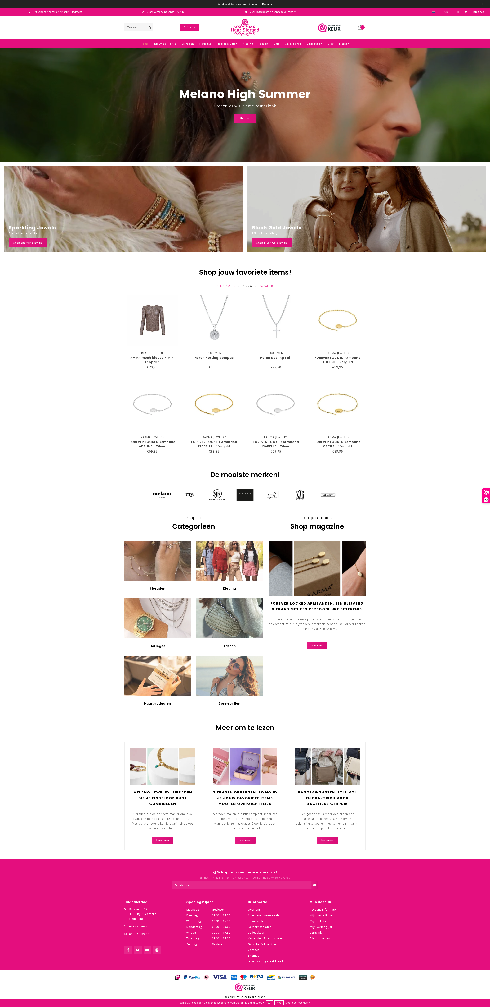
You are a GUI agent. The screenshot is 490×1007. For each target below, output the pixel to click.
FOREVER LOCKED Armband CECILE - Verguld (337, 444)
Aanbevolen (226, 285)
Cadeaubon (314, 43)
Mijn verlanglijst (321, 927)
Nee (279, 1002)
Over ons (254, 909)
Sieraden (188, 43)
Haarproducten (227, 43)
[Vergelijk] (457, 12)
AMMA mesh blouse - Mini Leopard (152, 360)
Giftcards (190, 27)
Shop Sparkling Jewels (27, 242)
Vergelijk (316, 932)
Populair (266, 285)
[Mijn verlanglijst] (466, 12)
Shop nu (245, 118)
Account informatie (323, 909)
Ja (269, 1002)
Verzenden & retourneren (266, 938)
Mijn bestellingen (322, 915)
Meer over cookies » (297, 1002)
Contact (253, 950)
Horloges (205, 43)
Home (145, 43)
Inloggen (478, 12)
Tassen (263, 43)
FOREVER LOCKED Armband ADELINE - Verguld (337, 360)
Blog (331, 43)
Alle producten (320, 938)
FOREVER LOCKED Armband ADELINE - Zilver (152, 444)
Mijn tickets (318, 921)
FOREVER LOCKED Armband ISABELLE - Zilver (276, 444)
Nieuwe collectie (165, 43)
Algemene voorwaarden (264, 915)
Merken (344, 43)
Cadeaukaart (257, 932)
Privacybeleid (257, 921)
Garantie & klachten (262, 944)
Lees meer (317, 645)
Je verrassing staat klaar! (265, 961)
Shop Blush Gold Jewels (271, 242)
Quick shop (154, 352)
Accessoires (293, 43)
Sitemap (253, 955)
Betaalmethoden (259, 927)
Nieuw (247, 285)
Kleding (248, 43)
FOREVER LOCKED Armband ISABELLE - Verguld (214, 444)
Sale (277, 43)
